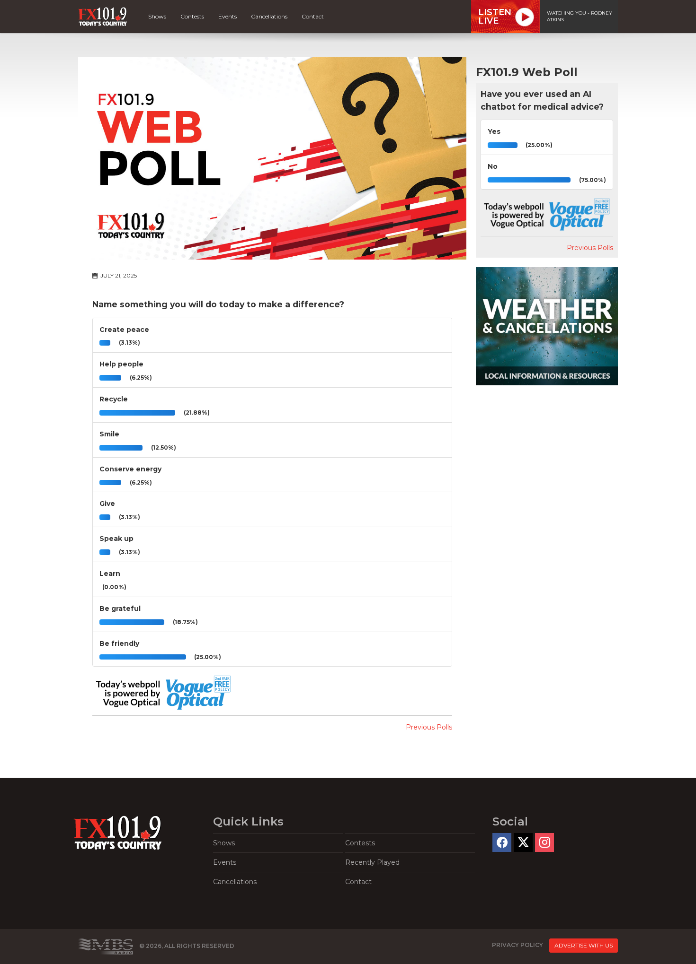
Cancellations (269, 16)
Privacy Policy (517, 944)
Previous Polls (429, 727)
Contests (192, 16)
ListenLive (494, 16)
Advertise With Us (583, 945)
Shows (157, 16)
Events (227, 16)
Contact (313, 16)
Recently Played (372, 862)
